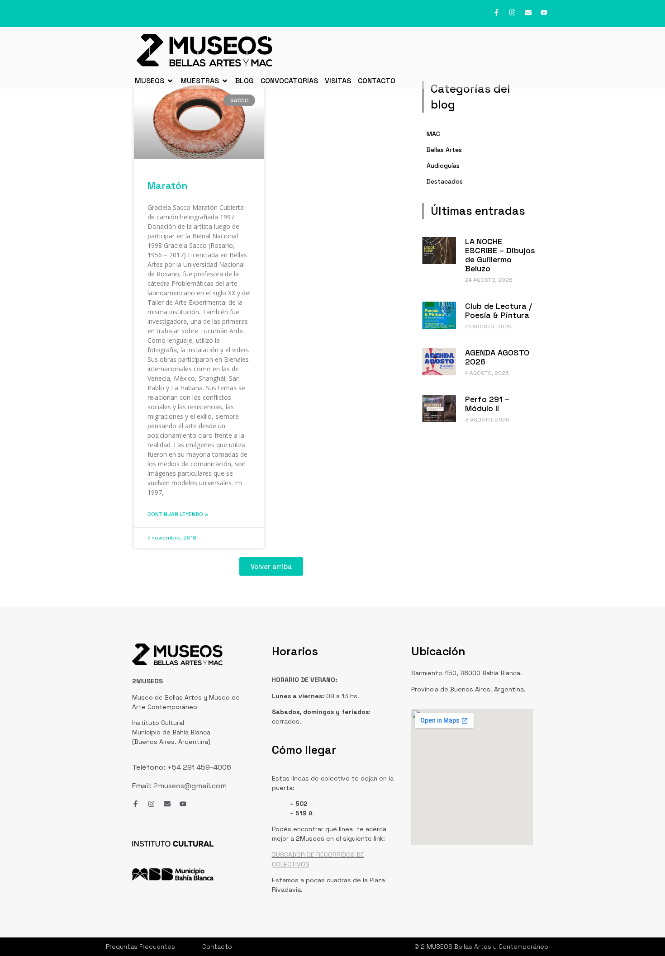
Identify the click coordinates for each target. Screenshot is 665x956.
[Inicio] (204, 50)
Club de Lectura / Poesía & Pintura (498, 310)
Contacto (217, 946)
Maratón (167, 186)
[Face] (496, 12)
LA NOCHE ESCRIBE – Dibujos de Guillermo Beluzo (500, 255)
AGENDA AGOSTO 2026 (497, 357)
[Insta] (512, 12)
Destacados (445, 181)
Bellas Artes (444, 150)
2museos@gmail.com (190, 785)
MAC (433, 134)
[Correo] (528, 12)
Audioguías (443, 165)
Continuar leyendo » (178, 514)
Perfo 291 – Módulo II (487, 403)
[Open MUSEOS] (170, 81)
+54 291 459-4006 (198, 767)
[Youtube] (544, 12)
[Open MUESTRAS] (224, 81)
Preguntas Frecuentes (140, 946)
